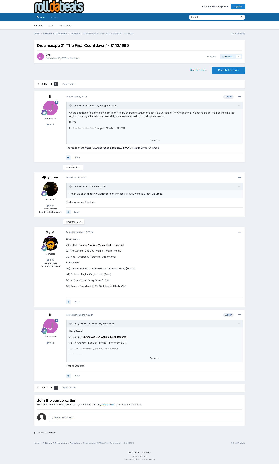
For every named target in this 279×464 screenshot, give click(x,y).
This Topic (229, 17)
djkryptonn (105, 105)
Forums (38, 25)
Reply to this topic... (64, 417)
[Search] (241, 17)
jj (50, 54)
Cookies (146, 452)
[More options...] (239, 97)
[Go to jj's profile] (40, 56)
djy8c (50, 232)
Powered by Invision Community (139, 459)
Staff (50, 25)
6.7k (51, 205)
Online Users (65, 25)
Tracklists (75, 58)
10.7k (51, 124)
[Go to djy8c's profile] (50, 243)
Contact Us (133, 452)
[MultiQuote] (68, 157)
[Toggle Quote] (70, 105)
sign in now (108, 404)
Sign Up (238, 6)
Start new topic (198, 70)
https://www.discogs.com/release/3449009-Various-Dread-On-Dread (122, 147)
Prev (44, 84)
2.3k (51, 260)
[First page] (38, 84)
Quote (77, 157)
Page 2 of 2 (68, 84)
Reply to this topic (228, 70)
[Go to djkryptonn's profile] (50, 189)
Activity (54, 17)
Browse (41, 17)
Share (212, 56)
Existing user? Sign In (214, 6)
